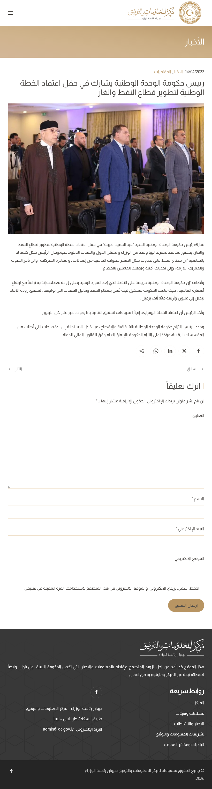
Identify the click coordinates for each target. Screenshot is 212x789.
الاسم (198, 499)
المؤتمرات (162, 72)
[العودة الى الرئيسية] (165, 13)
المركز (199, 703)
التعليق (198, 415)
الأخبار (194, 41)
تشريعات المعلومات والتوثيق (179, 734)
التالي (17, 369)
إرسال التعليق (186, 605)
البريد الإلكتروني (190, 529)
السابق (193, 369)
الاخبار (178, 72)
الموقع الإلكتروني (189, 558)
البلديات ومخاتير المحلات (184, 744)
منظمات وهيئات (190, 713)
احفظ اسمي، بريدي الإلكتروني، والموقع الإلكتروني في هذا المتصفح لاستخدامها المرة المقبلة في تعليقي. (112, 588)
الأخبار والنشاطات (189, 724)
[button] (10, 13)
